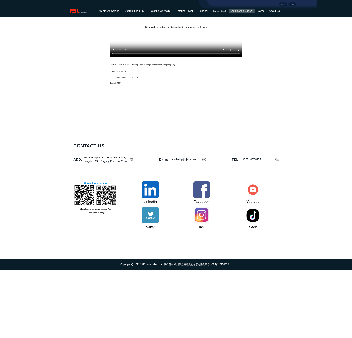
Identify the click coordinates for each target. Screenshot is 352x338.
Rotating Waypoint (159, 11)
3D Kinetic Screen (109, 11)
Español (203, 11)
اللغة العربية (219, 11)
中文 (283, 4)
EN (292, 4)
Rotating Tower (184, 11)
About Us (274, 11)
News (260, 11)
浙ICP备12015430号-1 (220, 264)
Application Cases (241, 11)
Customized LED (134, 11)
